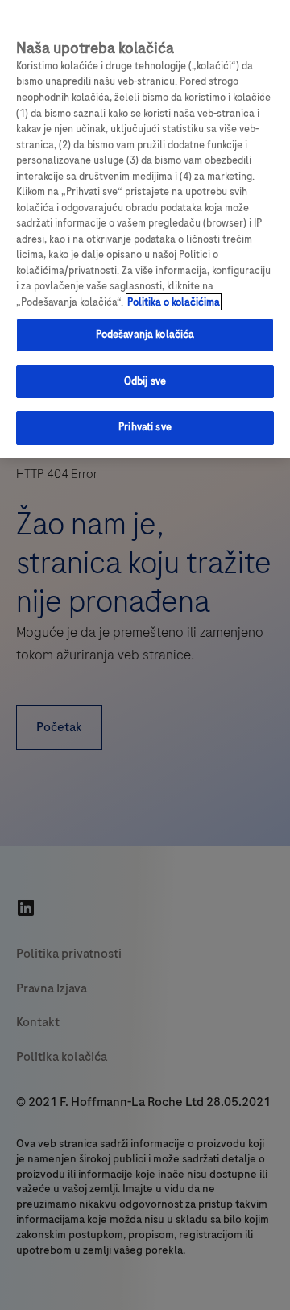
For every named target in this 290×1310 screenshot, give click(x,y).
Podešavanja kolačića (145, 334)
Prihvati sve (145, 427)
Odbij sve (145, 381)
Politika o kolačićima (173, 302)
